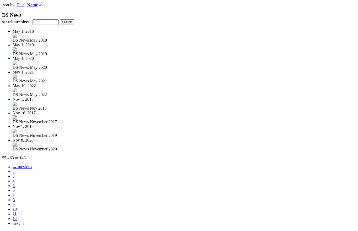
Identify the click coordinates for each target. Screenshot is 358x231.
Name (32, 5)
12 (15, 218)
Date (20, 5)
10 (15, 209)
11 (15, 214)
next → (19, 223)
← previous (22, 167)
